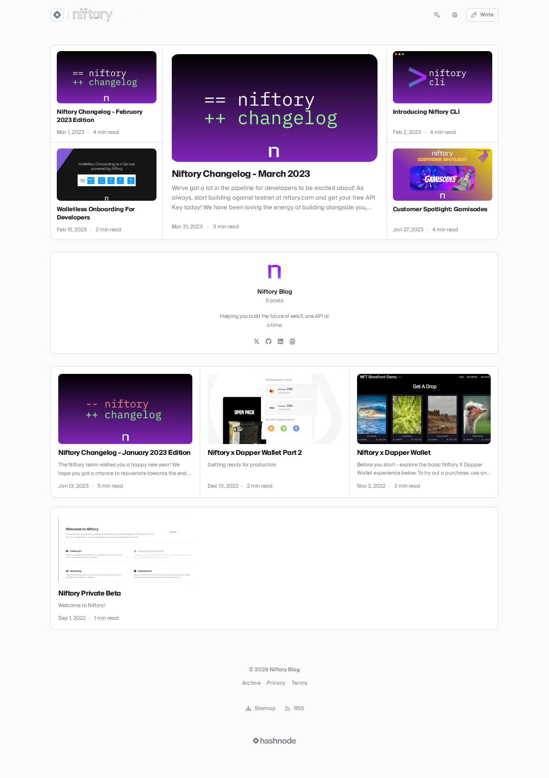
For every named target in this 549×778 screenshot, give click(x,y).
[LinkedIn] (280, 341)
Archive (251, 683)
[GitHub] (268, 341)
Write (487, 14)
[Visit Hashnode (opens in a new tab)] (274, 740)
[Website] (292, 341)
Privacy (276, 683)
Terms (299, 683)
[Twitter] (256, 341)
